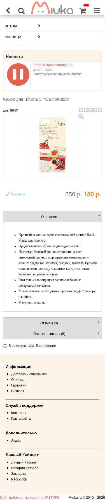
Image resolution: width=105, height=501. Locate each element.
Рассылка (19, 479)
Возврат (17, 390)
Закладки (18, 473)
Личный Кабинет (24, 462)
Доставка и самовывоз (29, 373)
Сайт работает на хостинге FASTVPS (29, 497)
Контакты (18, 412)
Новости (14, 56)
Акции (16, 440)
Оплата (17, 379)
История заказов (24, 467)
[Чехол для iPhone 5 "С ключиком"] (53, 145)
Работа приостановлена (53, 64)
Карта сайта (21, 418)
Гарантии (18, 385)
